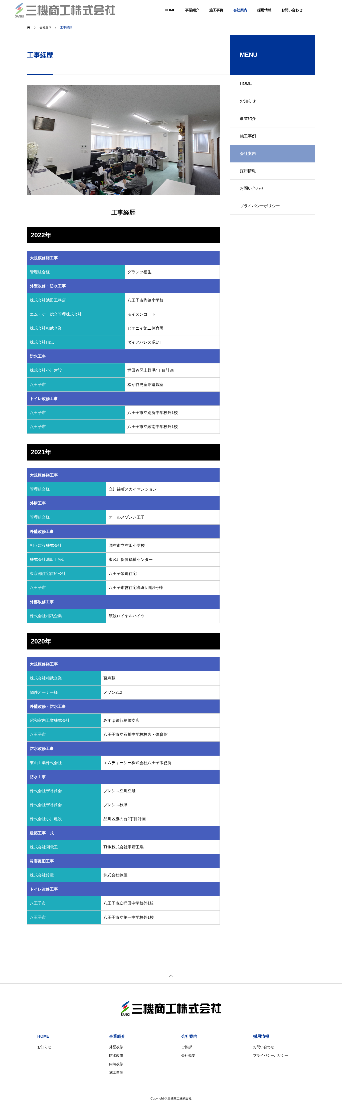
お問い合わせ (291, 10)
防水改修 (116, 1055)
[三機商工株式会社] (65, 10)
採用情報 (264, 10)
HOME (170, 10)
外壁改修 (116, 1047)
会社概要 (188, 1055)
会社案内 (240, 10)
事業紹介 (192, 10)
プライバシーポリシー (260, 206)
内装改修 (116, 1064)
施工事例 (216, 10)
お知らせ (248, 101)
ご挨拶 (186, 1047)
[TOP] (171, 975)
